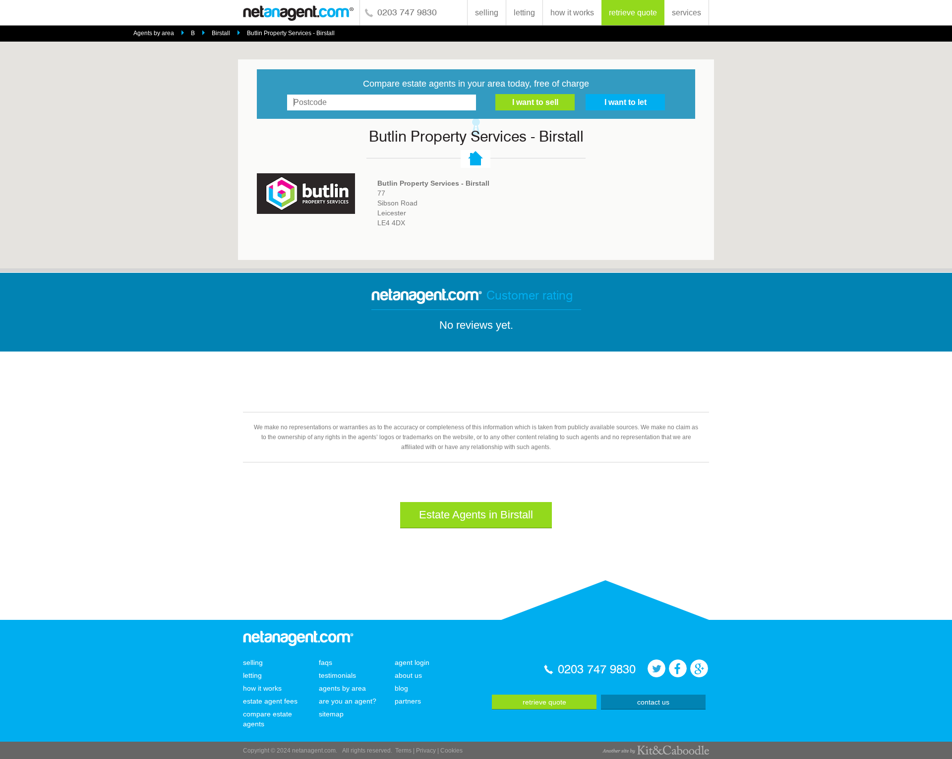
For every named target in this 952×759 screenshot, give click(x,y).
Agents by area (153, 33)
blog (401, 688)
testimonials (337, 675)
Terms (403, 750)
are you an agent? (347, 701)
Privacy (426, 750)
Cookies (451, 750)
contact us (653, 702)
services (686, 12)
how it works (572, 12)
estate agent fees (270, 701)
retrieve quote (633, 12)
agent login (412, 662)
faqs (325, 662)
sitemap (331, 714)
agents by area (342, 688)
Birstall (221, 33)
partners (408, 701)
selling (486, 12)
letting (524, 12)
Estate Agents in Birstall (476, 514)
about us (408, 675)
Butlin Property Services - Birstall (291, 33)
